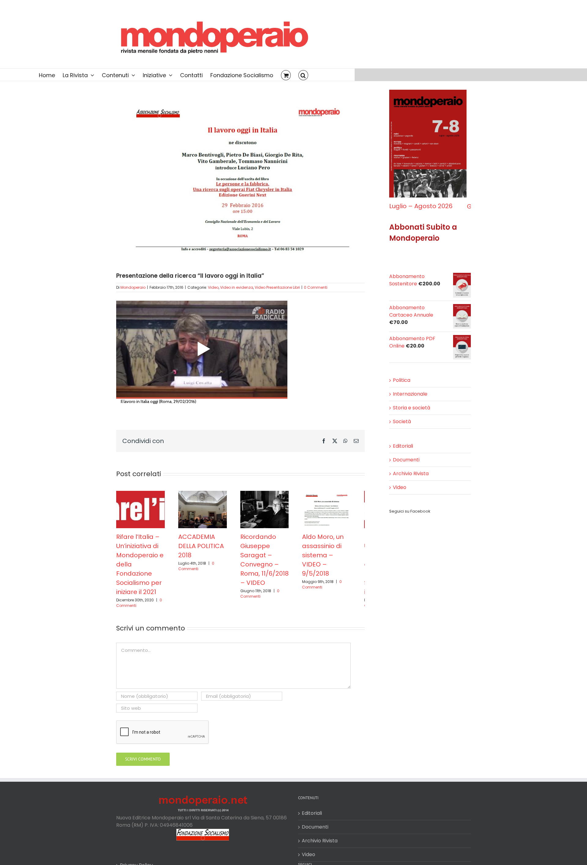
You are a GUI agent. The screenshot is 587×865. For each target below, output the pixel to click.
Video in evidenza (236, 287)
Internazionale (410, 399)
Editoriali (403, 451)
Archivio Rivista (411, 479)
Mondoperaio (133, 287)
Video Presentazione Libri (277, 287)
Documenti (406, 465)
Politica (401, 385)
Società (402, 427)
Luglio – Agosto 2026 (420, 212)
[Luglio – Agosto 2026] (430, 93)
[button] (303, 75)
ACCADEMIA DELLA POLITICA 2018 (204, 548)
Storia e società (411, 413)
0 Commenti (315, 287)
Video (213, 287)
